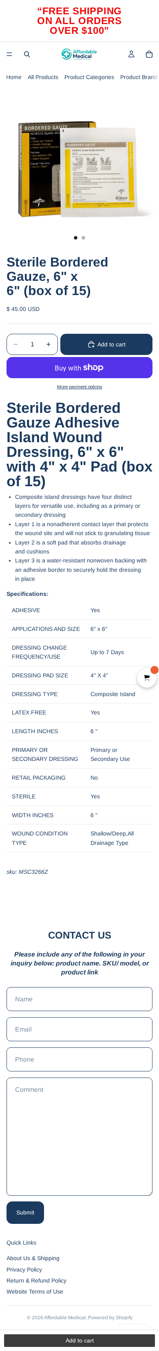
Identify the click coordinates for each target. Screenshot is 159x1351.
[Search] (27, 54)
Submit (25, 1212)
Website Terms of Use (35, 1291)
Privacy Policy (24, 1269)
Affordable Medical (65, 1317)
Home (14, 77)
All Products (43, 77)
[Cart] (149, 54)
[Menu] (9, 54)
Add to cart (111, 344)
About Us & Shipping (33, 1258)
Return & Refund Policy (36, 1280)
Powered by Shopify (110, 1317)
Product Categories (89, 77)
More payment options (79, 386)
